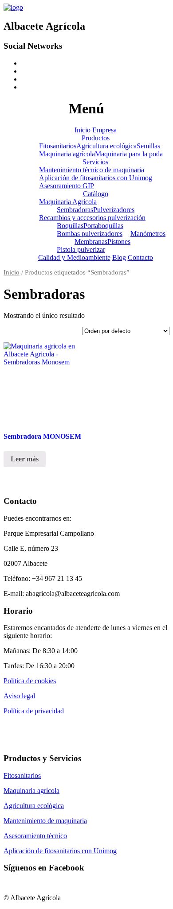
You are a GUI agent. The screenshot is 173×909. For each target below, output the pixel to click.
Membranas (91, 241)
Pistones (118, 241)
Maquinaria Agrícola (68, 201)
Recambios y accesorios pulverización (92, 217)
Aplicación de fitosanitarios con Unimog (95, 178)
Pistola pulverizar (81, 249)
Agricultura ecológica (106, 146)
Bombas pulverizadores (89, 233)
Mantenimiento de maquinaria (45, 820)
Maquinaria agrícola (67, 154)
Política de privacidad (34, 711)
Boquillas (70, 225)
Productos (96, 138)
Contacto (140, 257)
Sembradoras (75, 209)
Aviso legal (19, 696)
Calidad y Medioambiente (74, 257)
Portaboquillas (103, 225)
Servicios (95, 162)
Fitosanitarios (57, 146)
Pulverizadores (113, 209)
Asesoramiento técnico (35, 835)
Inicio (82, 130)
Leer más (25, 459)
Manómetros (147, 233)
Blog (119, 257)
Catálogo (95, 193)
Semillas (148, 146)
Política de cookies (30, 681)
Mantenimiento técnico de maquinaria (91, 170)
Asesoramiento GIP (66, 186)
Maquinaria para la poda (129, 154)
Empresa (104, 130)
